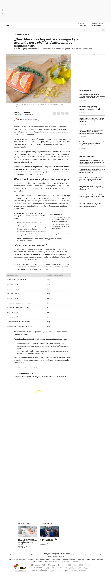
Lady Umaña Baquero (22, 112)
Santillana (50, 565)
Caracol (87, 565)
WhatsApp (67, 113)
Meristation (82, 570)
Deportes (15, 30)
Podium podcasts (51, 570)
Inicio (8, 30)
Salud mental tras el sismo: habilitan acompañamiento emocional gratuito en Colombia (91, 196)
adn (80, 565)
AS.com (74, 565)
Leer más (35, 378)
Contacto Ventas (20, 559)
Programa (83, 25)
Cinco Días (59, 567)
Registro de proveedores (69, 559)
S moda (66, 570)
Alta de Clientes (56, 559)
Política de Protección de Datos (95, 559)
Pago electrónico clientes (42, 559)
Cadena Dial (65, 567)
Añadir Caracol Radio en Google (27, 119)
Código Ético (75, 561)
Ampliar (68, 57)
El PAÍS (35, 565)
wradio (52, 567)
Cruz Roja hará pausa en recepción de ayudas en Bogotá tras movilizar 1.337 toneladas (91, 188)
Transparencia (65, 561)
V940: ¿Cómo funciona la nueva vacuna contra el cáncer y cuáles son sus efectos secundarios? (92, 171)
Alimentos (26, 367)
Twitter (58, 113)
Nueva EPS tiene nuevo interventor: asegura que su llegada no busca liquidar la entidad (91, 179)
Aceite (18, 367)
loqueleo (74, 570)
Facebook (54, 113)
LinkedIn (63, 113)
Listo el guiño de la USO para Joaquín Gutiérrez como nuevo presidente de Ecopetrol (91, 120)
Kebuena (86, 567)
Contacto (10, 559)
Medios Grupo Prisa (20, 571)
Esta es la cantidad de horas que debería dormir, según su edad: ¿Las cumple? (27, 541)
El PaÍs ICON (58, 570)
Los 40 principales (42, 565)
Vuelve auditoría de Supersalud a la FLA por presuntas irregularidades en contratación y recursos (91, 162)
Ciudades (29, 30)
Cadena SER (69, 565)
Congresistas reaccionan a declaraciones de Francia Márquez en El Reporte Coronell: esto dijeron (91, 108)
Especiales (47, 30)
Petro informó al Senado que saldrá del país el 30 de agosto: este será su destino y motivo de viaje (92, 143)
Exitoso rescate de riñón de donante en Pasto (48, 540)
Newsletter (100, 30)
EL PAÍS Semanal (71, 567)
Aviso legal (81, 559)
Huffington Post (37, 567)
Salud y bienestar (22, 34)
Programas (37, 30)
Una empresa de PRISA (20, 566)
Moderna (43, 570)
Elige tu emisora (97, 25)
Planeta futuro (79, 567)
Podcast (22, 30)
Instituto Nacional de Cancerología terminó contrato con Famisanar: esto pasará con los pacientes (91, 205)
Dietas (35, 367)
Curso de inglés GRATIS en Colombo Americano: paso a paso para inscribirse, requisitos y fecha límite (91, 131)
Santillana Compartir (60, 565)
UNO (47, 567)
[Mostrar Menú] (8, 24)
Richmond (34, 570)
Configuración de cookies (52, 561)
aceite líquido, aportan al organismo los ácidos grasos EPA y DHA (39, 186)
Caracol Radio (55, 24)
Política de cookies (37, 561)
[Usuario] (103, 30)
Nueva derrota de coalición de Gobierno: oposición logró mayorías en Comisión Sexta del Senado (92, 96)
